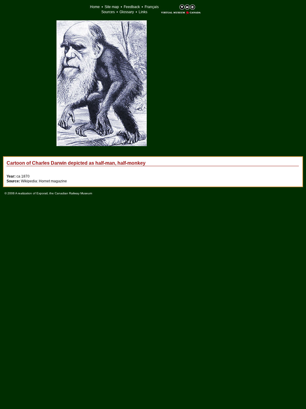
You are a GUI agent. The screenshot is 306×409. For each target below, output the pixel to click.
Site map (112, 7)
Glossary (127, 12)
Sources (108, 12)
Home (95, 7)
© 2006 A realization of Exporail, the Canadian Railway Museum (48, 193)
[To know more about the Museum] (175, 7)
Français (152, 7)
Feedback (132, 7)
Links (143, 12)
